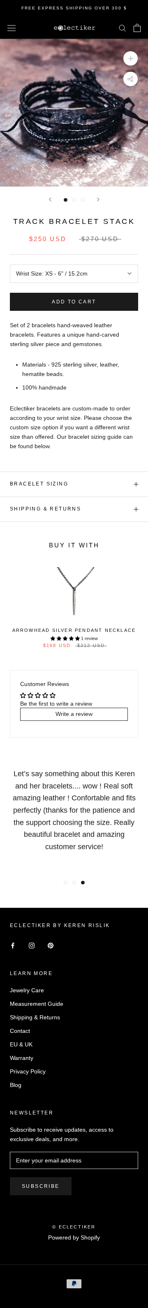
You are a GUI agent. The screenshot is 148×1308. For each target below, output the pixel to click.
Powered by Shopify (74, 1237)
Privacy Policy (28, 1071)
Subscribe (41, 1186)
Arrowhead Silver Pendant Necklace (74, 630)
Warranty (21, 1058)
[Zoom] (130, 58)
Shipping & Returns (45, 509)
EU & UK (21, 1044)
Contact (20, 1031)
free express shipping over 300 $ (74, 8)
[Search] (122, 27)
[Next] (98, 199)
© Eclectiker (73, 1226)
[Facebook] (13, 945)
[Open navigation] (11, 28)
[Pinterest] (50, 945)
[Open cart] (137, 28)
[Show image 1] (65, 200)
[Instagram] (32, 945)
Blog (15, 1085)
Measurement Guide (36, 1003)
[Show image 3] (83, 200)
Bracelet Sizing (39, 484)
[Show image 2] (74, 200)
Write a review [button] (74, 714)
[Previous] (50, 199)
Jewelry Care (27, 990)
